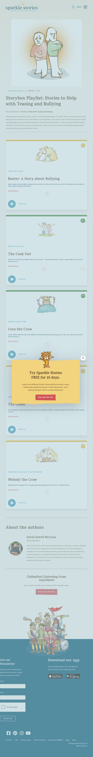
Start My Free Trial (45, 397)
